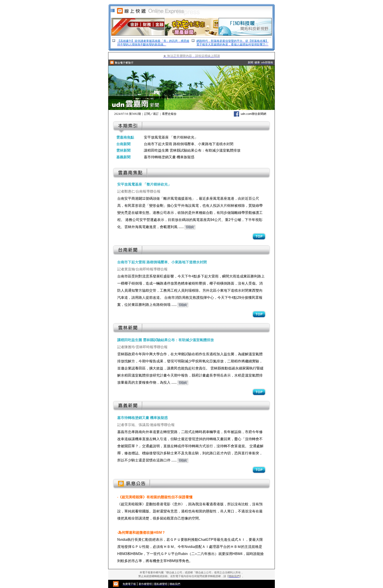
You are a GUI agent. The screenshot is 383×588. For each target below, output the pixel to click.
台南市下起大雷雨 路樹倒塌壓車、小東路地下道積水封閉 (188, 144)
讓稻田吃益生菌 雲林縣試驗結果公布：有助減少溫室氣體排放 (192, 150)
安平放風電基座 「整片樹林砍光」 (171, 137)
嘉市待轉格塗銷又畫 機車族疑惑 (169, 157)
